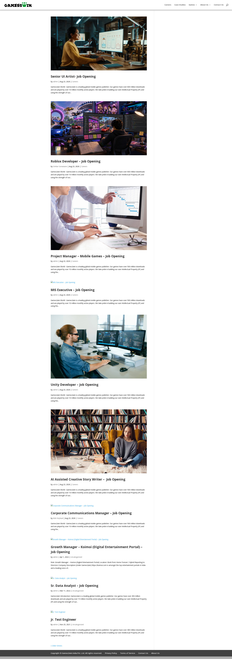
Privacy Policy (111, 653)
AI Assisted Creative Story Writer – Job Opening (88, 479)
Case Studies (180, 5)
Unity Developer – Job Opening (74, 384)
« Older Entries (56, 646)
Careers (167, 5)
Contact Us (219, 5)
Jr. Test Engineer (63, 619)
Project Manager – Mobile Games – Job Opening (87, 256)
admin (55, 81)
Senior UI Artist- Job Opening (73, 76)
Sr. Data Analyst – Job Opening (74, 585)
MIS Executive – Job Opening (72, 290)
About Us (204, 5)
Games (192, 5)
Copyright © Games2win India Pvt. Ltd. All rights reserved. (76, 653)
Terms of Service (127, 653)
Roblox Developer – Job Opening (75, 161)
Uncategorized (76, 557)
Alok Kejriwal (58, 518)
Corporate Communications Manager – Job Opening (91, 513)
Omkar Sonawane (60, 166)
